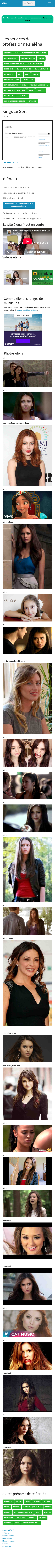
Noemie (48, 1507)
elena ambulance (41, 69)
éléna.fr (5, 3)
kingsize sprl (28, 80)
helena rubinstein (11, 80)
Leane (38, 1512)
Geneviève (8, 1501)
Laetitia (47, 1512)
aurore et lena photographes (34, 53)
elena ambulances (24, 69)
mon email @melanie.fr (23, 1512)
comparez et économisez (27, 310)
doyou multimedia (35, 64)
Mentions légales (8, 1541)
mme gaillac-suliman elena (14, 90)
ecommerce (8, 69)
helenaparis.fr (11, 162)
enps (27, 74)
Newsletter (6, 1546)
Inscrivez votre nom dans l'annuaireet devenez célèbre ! (19, 205)
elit (19, 74)
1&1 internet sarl (11, 53)
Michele (7, 1512)
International (7, 1538)
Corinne (42, 1517)
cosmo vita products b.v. (14, 64)
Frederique (8, 1517)
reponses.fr (9, 96)
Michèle (37, 1501)
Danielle (32, 1517)
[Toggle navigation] (49, 3)
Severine (47, 1501)
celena (41, 58)
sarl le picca (23, 96)
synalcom (32, 101)
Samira (6, 1507)
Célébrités (28, 3)
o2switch (41, 90)
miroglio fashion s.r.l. (39, 85)
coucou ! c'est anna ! (31, 1523)
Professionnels (8, 1535)
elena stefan (9, 74)
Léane (27, 1501)
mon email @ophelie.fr (32, 1507)
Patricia (16, 1507)
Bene (17, 1523)
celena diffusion (11, 58)
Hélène (19, 1501)
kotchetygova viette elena (15, 85)
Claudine (7, 1523)
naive (31, 90)
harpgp (36, 74)
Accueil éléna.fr (8, 1530)
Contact (5, 1543)
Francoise (21, 1517)
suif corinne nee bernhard (14, 101)
